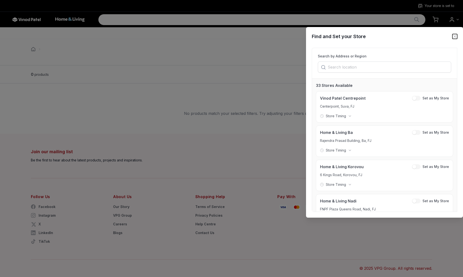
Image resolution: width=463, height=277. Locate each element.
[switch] (416, 98)
